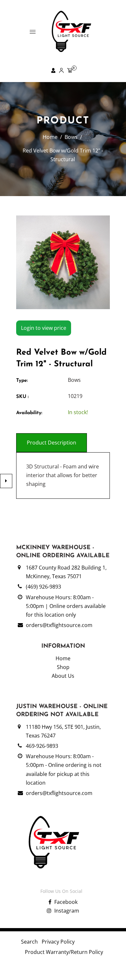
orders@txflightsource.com (59, 625)
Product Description (51, 442)
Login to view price (43, 327)
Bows (71, 137)
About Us (63, 675)
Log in (52, 70)
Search (29, 941)
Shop (63, 667)
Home (50, 137)
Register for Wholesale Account (61, 70)
